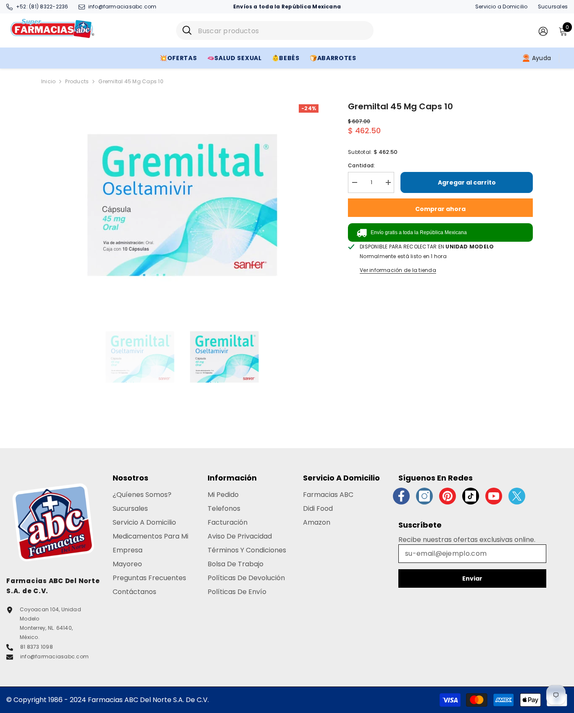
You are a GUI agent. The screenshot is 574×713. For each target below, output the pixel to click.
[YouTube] (493, 496)
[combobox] (283, 30)
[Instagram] (424, 496)
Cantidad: (361, 165)
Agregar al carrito (467, 182)
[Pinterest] (447, 496)
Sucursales (553, 6)
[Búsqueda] (275, 30)
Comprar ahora (440, 209)
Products (77, 81)
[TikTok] (470, 496)
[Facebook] (401, 496)
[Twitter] (516, 496)
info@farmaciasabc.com (122, 6)
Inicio (48, 81)
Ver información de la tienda (398, 270)
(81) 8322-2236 (48, 6)
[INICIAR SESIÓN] (543, 31)
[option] (182, 205)
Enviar (472, 578)
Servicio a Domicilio (501, 6)
